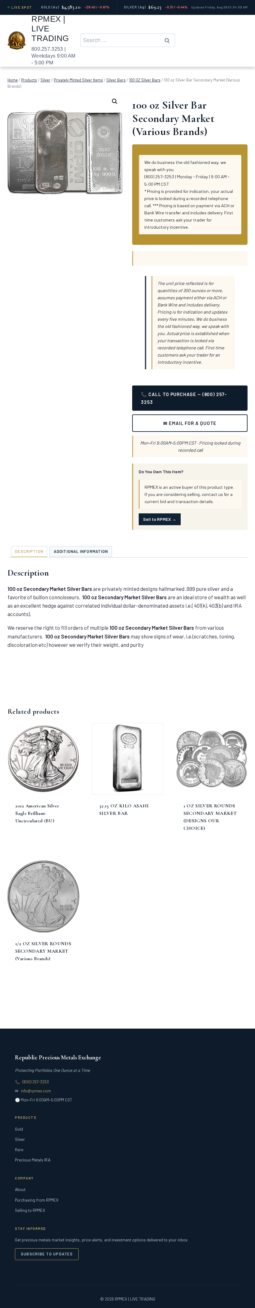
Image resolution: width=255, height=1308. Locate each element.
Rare (19, 1149)
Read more (27, 846)
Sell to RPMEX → (159, 519)
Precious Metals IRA (32, 1159)
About (20, 1189)
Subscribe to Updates (47, 1254)
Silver (20, 1139)
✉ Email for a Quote (189, 423)
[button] (114, 101)
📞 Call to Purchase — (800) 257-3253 (184, 397)
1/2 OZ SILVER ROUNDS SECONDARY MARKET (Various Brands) (43, 951)
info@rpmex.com (36, 1090)
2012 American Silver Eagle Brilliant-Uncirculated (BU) (37, 813)
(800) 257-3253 (35, 1081)
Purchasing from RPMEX (36, 1200)
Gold (19, 1129)
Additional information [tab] (81, 551)
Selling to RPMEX (30, 1210)
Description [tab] (29, 551)
